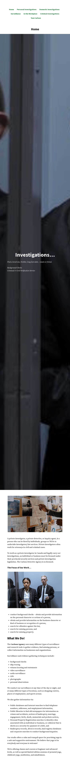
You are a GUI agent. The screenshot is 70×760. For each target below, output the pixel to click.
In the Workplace (30, 14)
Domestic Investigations (49, 9)
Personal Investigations (26, 9)
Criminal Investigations (49, 14)
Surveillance (16, 14)
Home (11, 9)
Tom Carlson (36, 18)
